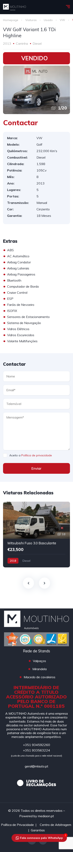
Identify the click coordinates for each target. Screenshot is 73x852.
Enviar (36, 468)
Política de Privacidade (17, 825)
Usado (48, 20)
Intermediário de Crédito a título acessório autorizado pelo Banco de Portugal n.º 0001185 (36, 697)
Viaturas (31, 20)
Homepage (10, 20)
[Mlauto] (14, 7)
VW (62, 20)
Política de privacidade (36, 455)
